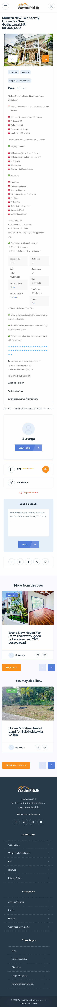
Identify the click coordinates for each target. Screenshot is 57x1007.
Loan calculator (19, 958)
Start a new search (16, 765)
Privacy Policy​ (14, 878)
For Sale (14, 297)
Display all (11, 667)
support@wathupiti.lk (28, 807)
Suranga (28, 438)
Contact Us (14, 844)
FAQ (10, 861)
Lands (11, 910)
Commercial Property (18, 926)
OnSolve (33, 1003)
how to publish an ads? (23, 983)
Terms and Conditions (19, 853)
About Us (16, 967)
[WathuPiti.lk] (28, 6)
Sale (33, 303)
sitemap (12, 869)
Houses (12, 918)
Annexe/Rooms (16, 901)
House (13, 287)
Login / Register (20, 975)
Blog (14, 950)
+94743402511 (28, 799)
